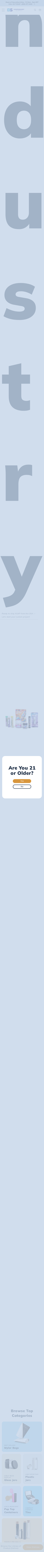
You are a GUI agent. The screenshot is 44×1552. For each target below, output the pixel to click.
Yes (22, 781)
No (22, 787)
